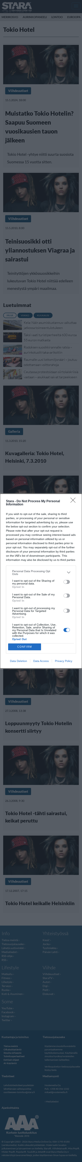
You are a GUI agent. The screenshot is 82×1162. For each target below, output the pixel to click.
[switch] (66, 582)
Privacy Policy (63, 661)
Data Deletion (18, 661)
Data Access (41, 661)
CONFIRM (24, 646)
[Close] (74, 501)
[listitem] (41, 572)
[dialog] (41, 581)
